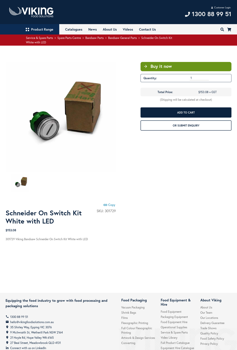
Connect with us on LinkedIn (28, 348)
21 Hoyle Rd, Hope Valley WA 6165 (32, 337)
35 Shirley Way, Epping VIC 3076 (31, 327)
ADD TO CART (186, 112)
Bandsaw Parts (94, 38)
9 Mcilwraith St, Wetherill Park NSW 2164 (36, 332)
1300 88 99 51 (19, 317)
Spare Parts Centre (69, 38)
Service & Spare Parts (39, 38)
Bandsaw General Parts (122, 38)
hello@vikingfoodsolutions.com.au (32, 322)
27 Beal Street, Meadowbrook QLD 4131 (35, 343)
